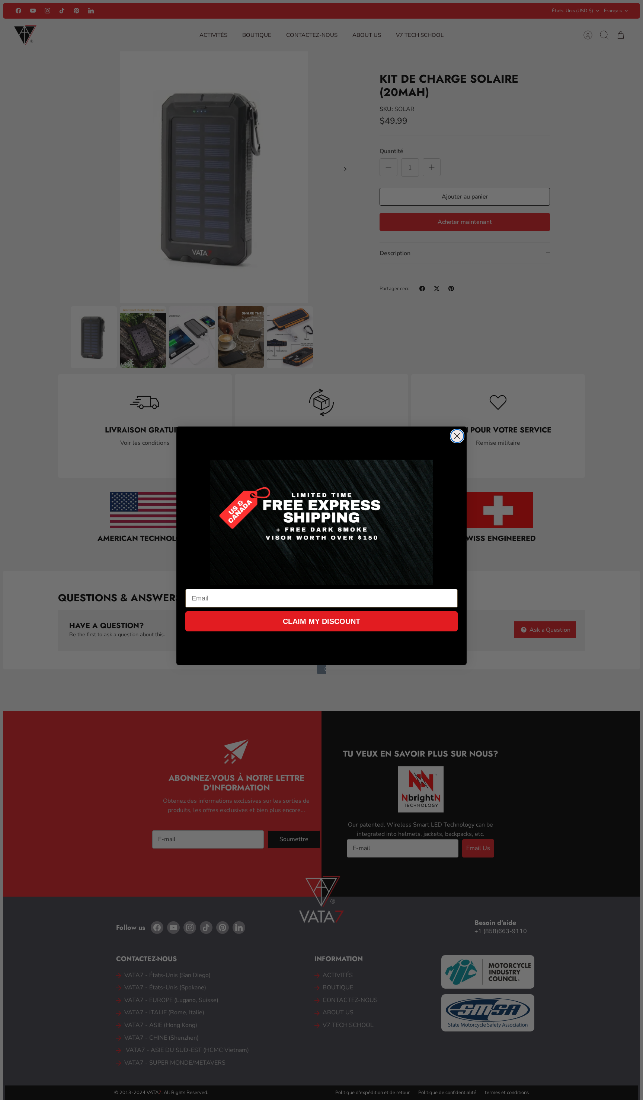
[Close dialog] (457, 436)
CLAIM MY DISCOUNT (321, 621)
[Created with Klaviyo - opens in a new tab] (321, 669)
